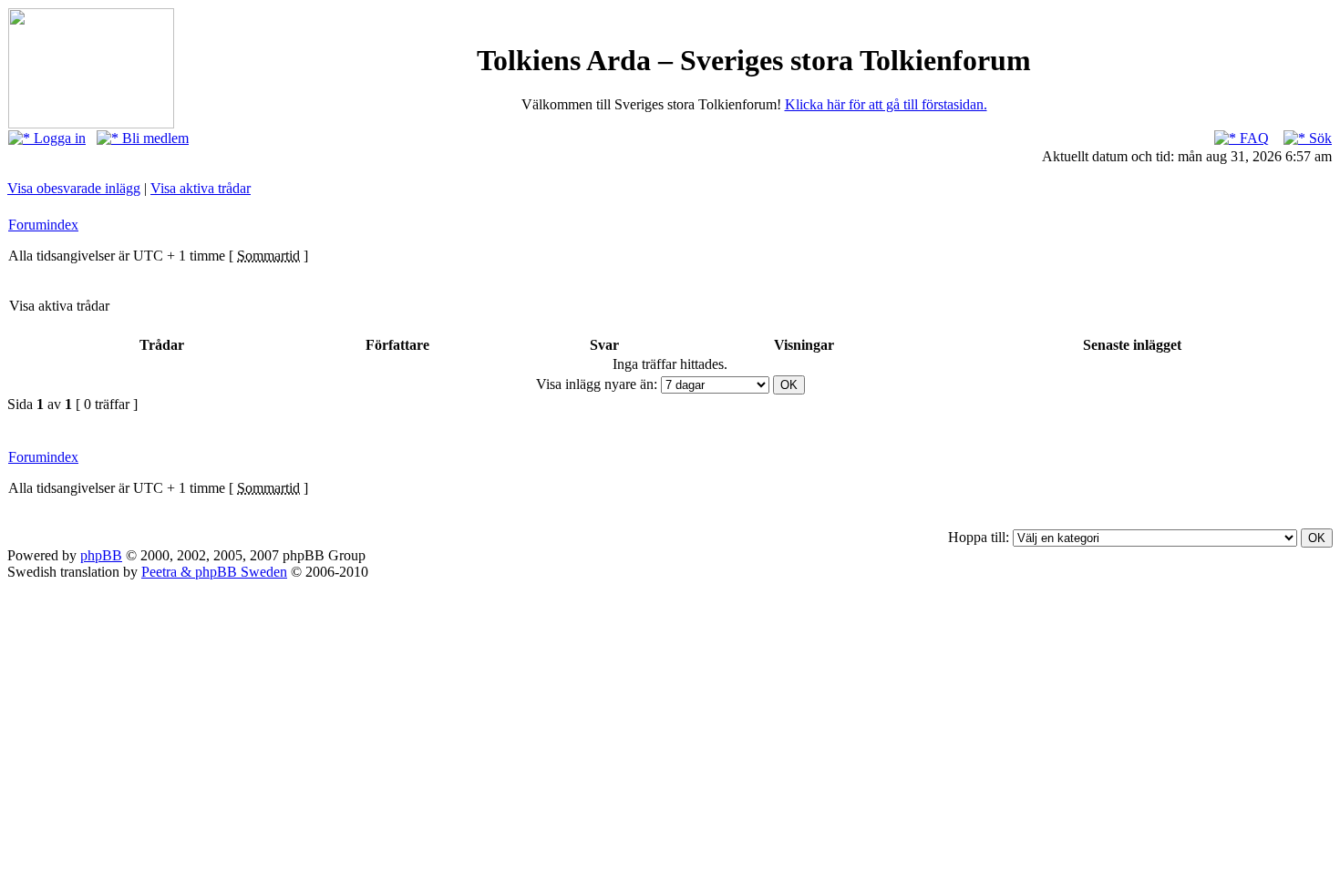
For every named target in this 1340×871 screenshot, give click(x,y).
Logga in (58, 138)
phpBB (101, 555)
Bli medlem (154, 138)
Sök (1318, 138)
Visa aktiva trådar (200, 188)
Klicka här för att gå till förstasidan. (886, 104)
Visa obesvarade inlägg (73, 188)
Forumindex (43, 224)
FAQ (1252, 138)
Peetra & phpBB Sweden (214, 571)
